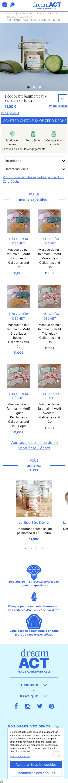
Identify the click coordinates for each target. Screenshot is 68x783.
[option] (34, 57)
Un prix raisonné (58, 105)
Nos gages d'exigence (30, 726)
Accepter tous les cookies (35, 765)
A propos (29, 685)
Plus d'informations (20, 756)
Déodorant (27, 16)
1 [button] (28, 87)
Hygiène (11, 16)
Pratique (29, 696)
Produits (9, 13)
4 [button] (42, 548)
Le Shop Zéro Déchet (31, 13)
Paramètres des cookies (36, 773)
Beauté (52, 13)
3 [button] (40, 87)
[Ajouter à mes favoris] (62, 98)
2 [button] (34, 87)
